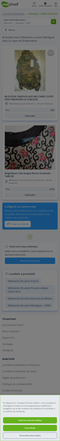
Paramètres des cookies (30, 435)
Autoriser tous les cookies (30, 420)
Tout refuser (30, 428)
